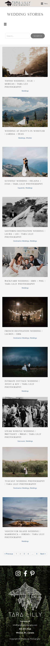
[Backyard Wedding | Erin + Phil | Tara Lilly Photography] (25, 261)
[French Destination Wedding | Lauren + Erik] (25, 311)
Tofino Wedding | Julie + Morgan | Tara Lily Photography (20, 84)
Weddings (25, 91)
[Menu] (5, 24)
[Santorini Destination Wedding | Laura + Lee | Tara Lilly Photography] (25, 211)
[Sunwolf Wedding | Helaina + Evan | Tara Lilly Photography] (25, 161)
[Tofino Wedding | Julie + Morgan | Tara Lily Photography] (25, 61)
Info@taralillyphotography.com (25, 625)
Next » (43, 553)
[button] (38, 35)
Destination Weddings (21, 241)
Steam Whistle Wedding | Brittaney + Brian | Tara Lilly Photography (23, 434)
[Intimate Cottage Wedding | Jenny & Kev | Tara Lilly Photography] (25, 361)
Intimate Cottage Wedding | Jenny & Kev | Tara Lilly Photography (22, 384)
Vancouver (21, 441)
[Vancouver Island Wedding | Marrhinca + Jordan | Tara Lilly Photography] (25, 511)
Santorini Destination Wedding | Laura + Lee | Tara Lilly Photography (25, 234)
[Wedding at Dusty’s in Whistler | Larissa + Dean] (25, 111)
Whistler (29, 138)
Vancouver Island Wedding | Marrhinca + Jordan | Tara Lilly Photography (25, 534)
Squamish (21, 188)
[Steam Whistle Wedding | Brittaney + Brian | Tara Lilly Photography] (25, 411)
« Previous (8, 553)
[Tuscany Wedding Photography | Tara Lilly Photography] (25, 461)
